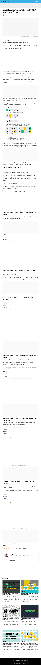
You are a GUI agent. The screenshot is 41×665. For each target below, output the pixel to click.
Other (4, 591)
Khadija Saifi (12, 554)
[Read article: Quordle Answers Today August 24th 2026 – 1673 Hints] (29, 611)
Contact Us (18, 660)
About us (14, 660)
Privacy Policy (26, 660)
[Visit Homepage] (8, 1)
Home (22, 660)
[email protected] (13, 560)
